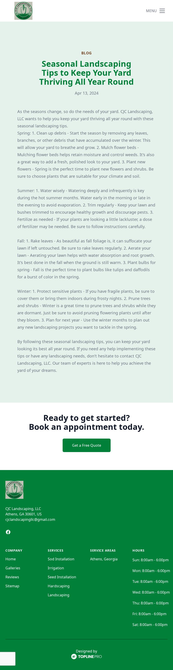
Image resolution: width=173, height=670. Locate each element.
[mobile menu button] (162, 10)
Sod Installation (61, 559)
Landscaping (58, 594)
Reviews (12, 577)
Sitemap (12, 585)
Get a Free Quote (86, 445)
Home (10, 559)
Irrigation (56, 568)
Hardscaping (59, 585)
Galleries (12, 568)
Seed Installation (62, 577)
